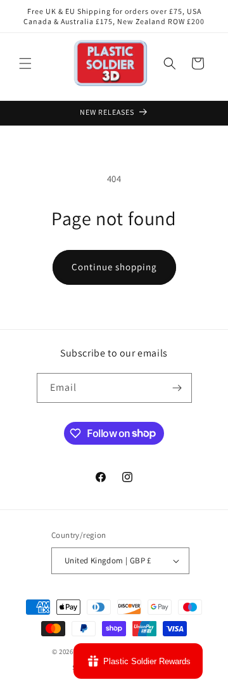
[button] (25, 63)
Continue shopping (114, 267)
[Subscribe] (177, 388)
